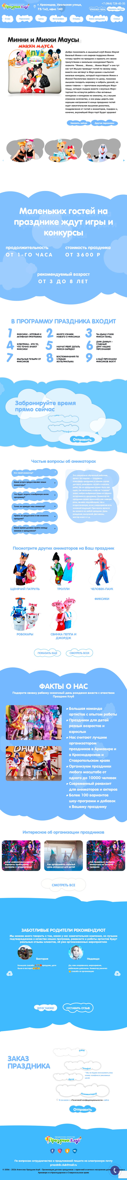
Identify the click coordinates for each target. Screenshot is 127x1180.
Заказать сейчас (78, 123)
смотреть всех (79, 653)
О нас (7, 18)
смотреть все (63, 884)
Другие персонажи (104, 123)
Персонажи (24, 18)
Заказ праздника (97, 18)
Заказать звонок (116, 8)
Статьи (117, 18)
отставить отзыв (78, 1008)
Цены (41, 18)
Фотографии (58, 18)
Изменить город (97, 8)
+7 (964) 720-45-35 (113, 3)
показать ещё (47, 653)
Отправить (82, 439)
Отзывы (76, 18)
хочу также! (45, 1008)
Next (124, 158)
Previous (3, 158)
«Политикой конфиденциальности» (87, 1100)
